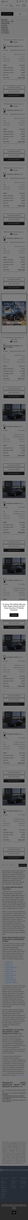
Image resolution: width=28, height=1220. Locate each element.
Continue (14, 615)
